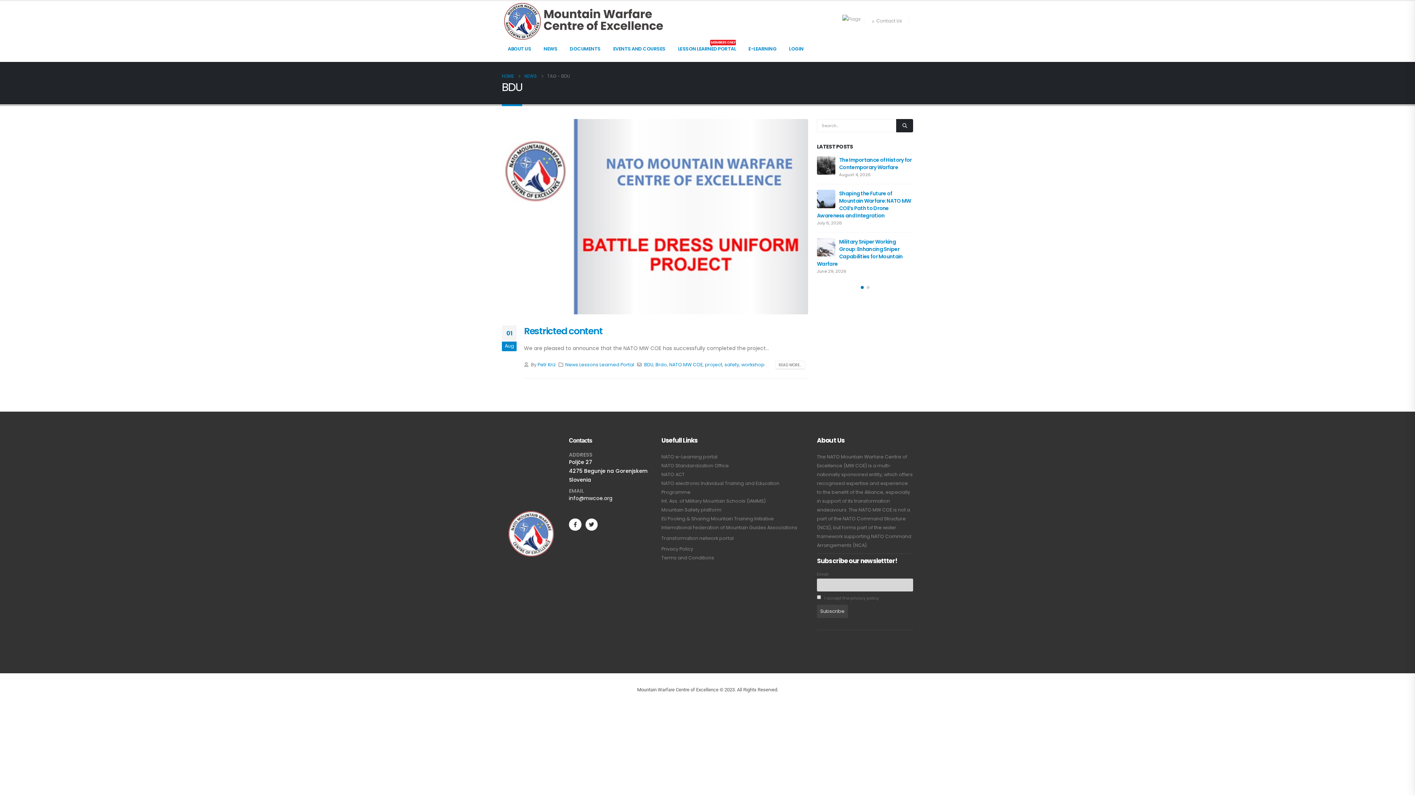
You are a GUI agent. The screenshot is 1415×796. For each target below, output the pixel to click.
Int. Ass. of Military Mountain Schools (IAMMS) (713, 501)
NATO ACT (673, 474)
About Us (519, 48)
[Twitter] (592, 525)
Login (796, 48)
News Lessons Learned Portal (599, 365)
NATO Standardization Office (695, 465)
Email (822, 574)
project (713, 365)
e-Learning (762, 48)
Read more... (790, 365)
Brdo (661, 365)
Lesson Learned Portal (707, 47)
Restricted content (563, 331)
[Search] (904, 125)
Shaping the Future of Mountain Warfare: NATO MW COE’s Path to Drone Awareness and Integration (864, 204)
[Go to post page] (826, 165)
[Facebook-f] (575, 525)
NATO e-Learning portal (689, 457)
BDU (648, 365)
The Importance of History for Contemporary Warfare (875, 163)
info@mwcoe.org (590, 498)
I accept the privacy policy (851, 598)
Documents (585, 48)
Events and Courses (639, 48)
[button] (862, 287)
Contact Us (889, 21)
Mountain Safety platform (691, 510)
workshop (753, 365)
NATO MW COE (686, 365)
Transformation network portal (697, 538)
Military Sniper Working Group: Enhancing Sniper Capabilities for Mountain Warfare (860, 253)
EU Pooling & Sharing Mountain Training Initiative (717, 519)
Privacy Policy (677, 549)
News (550, 48)
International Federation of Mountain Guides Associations (729, 527)
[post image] (655, 217)
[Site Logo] (583, 21)
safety (731, 365)
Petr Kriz (547, 365)
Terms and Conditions (687, 558)
